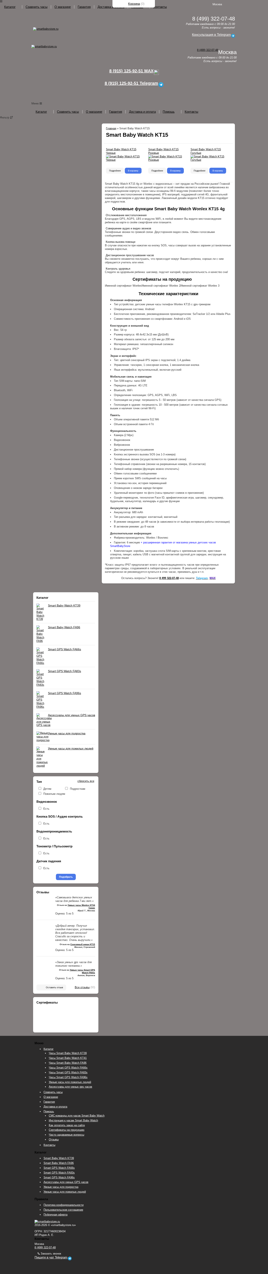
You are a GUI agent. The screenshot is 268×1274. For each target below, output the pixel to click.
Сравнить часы (37, 7)
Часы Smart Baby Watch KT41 (68, 1058)
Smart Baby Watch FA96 (64, 627)
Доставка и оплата (111, 7)
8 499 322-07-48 (169, 578)
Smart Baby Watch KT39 (64, 605)
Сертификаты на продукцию (66, 1129)
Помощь (169, 111)
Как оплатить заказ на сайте (67, 1125)
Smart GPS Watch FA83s (64, 671)
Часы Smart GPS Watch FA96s (68, 1077)
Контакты (160, 7)
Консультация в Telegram (211, 34)
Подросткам (77, 788)
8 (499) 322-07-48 (207, 50)
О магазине (62, 7)
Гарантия (84, 7)
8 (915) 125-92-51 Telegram (131, 83)
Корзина (134, 3)
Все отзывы (82, 987)
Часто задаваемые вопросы (66, 1134)
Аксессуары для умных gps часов (70, 1086)
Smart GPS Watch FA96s (64, 693)
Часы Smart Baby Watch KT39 (68, 1053)
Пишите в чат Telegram (51, 1257)
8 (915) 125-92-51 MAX (131, 71)
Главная (111, 128)
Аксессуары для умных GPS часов (71, 715)
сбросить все (85, 781)
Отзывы (54, 1139)
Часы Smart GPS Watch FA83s (68, 1072)
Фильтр (5, 117)
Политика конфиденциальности (64, 1204)
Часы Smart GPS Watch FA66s (68, 1067)
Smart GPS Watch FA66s (64, 649)
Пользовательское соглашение (63, 1209)
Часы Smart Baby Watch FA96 (67, 1062)
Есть (46, 808)
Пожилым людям (54, 793)
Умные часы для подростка (66, 733)
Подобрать (66, 876)
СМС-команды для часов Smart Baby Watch (76, 1115)
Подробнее (115, 170)
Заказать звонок (50, 1253)
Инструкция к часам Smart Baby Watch (73, 1120)
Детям (47, 788)
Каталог (9, 7)
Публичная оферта (55, 1214)
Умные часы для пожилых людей (70, 748)
